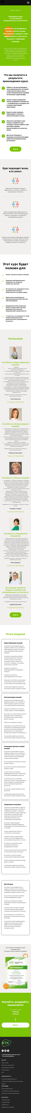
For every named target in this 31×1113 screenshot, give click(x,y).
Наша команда (5, 1062)
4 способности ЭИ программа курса (10, 1091)
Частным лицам (5, 1069)
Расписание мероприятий (8, 1065)
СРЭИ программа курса (7, 1088)
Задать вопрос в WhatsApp (8, 1107)
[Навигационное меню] (28, 3)
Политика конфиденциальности (9, 1079)
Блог (3, 1072)
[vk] (3, 1051)
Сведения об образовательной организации (12, 1081)
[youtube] (5, 1051)
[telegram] (8, 1051)
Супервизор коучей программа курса (10, 1093)
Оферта (3, 1083)
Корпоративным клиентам (8, 1067)
